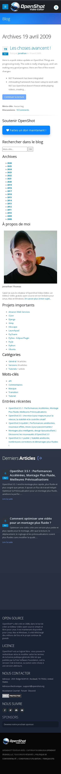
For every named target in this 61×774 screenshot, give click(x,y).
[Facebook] (4, 710)
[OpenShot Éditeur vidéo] (14, 741)
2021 (9, 178)
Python (12, 345)
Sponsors (10, 717)
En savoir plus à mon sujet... (38, 298)
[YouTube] (22, 710)
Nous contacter (16, 673)
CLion (11, 315)
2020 (9, 181)
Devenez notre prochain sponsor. (19, 724)
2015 (9, 197)
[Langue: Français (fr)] (56, 7)
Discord (32, 690)
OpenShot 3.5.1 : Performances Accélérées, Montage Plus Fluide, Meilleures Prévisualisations (33, 475)
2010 (9, 212)
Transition (13, 392)
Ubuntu (12, 349)
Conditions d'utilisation (29, 758)
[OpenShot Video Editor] (27, 6)
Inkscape (13, 326)
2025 (9, 166)
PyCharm (13, 334)
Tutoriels (13, 368)
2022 (9, 175)
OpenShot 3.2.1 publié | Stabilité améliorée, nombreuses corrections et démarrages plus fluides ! (33, 442)
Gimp (11, 323)
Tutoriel (12, 396)
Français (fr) (48, 758)
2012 (9, 206)
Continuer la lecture (14, 96)
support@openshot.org (33, 686)
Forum (24, 690)
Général (12, 361)
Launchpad (14, 330)
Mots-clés (10, 374)
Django (12, 319)
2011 (9, 209)
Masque (12, 388)
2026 (9, 163)
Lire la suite (7, 499)
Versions (13, 365)
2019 (9, 184)
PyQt (11, 341)
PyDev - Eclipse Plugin (19, 338)
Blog (6, 18)
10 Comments (22, 110)
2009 (9, 216)
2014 (9, 200)
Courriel (16, 690)
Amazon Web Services (19, 311)
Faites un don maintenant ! (27, 130)
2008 (9, 219)
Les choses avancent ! (30, 48)
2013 (9, 203)
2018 (9, 188)
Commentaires (16, 384)
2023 (9, 172)
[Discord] (16, 710)
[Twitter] (10, 710)
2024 (9, 169)
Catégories (11, 354)
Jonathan (22, 53)
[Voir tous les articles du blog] (39, 458)
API (10, 381)
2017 (9, 191)
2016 (9, 194)
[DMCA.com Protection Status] (11, 695)
